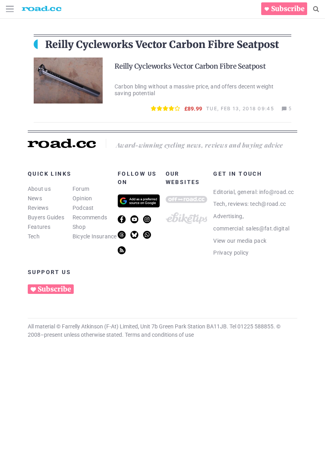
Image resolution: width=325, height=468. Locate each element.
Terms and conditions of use (159, 335)
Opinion (82, 198)
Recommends (90, 217)
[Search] (316, 9)
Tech (34, 236)
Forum (81, 189)
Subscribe (287, 8)
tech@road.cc (268, 204)
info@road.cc (276, 192)
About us (39, 189)
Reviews (38, 208)
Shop (79, 227)
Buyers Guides (46, 217)
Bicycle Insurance (95, 236)
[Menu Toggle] (10, 9)
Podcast (83, 208)
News (35, 198)
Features (39, 227)
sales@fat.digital (267, 228)
